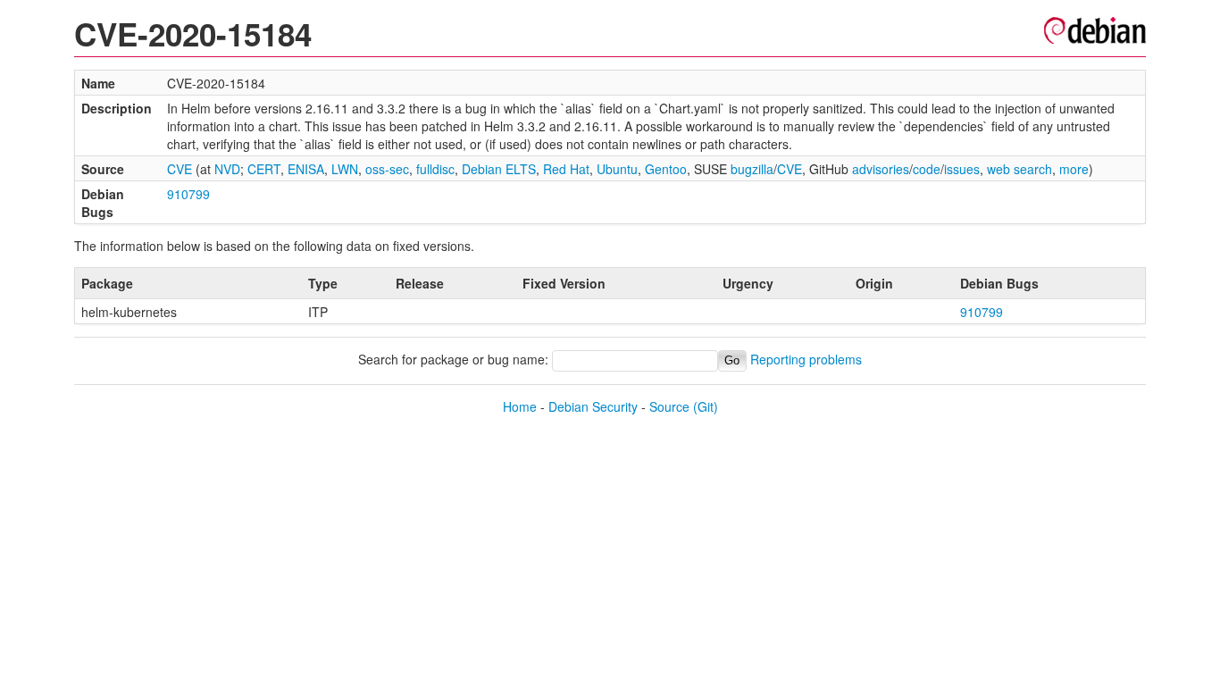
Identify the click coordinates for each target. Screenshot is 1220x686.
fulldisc (435, 169)
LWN (344, 169)
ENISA (306, 169)
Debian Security (593, 406)
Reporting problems (806, 359)
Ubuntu (617, 169)
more (1074, 169)
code (926, 169)
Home (520, 406)
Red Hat (566, 169)
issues (962, 169)
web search (1019, 169)
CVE (179, 169)
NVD (227, 169)
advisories (880, 169)
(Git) (705, 406)
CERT (263, 169)
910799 (188, 194)
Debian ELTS (499, 169)
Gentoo (666, 169)
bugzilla (752, 169)
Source (669, 406)
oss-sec (387, 169)
